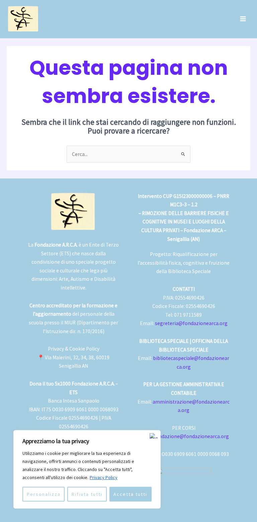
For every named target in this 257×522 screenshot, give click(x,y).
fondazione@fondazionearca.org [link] (191, 436)
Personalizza (44, 494)
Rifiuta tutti (87, 494)
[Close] (154, 436)
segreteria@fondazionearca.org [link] (191, 323)
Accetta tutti (130, 494)
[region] (87, 469)
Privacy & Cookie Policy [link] (73, 349)
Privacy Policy (103, 477)
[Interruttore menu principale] (243, 19)
